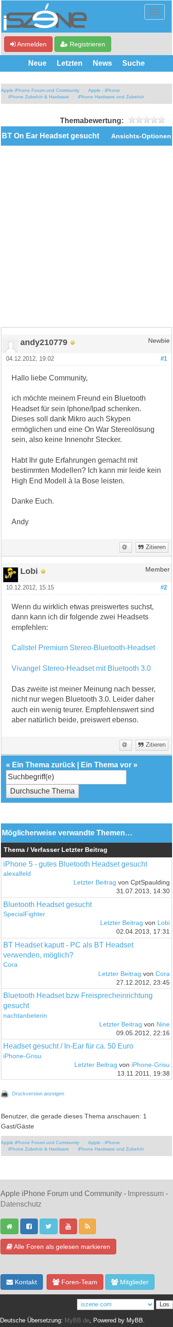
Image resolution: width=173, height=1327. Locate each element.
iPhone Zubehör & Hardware (38, 96)
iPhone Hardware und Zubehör (111, 96)
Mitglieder (133, 1282)
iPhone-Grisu (22, 1056)
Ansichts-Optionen (141, 136)
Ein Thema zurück (43, 765)
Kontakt (25, 1282)
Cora (10, 964)
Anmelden (31, 44)
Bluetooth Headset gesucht (47, 904)
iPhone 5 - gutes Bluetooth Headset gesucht (75, 864)
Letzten (70, 63)
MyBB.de (77, 1320)
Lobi (163, 922)
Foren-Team (78, 1282)
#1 (164, 359)
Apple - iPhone (104, 90)
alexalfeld (17, 873)
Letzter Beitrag (94, 882)
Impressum (146, 1193)
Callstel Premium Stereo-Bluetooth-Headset (83, 648)
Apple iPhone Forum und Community (40, 90)
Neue (37, 63)
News (102, 63)
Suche (133, 63)
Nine (163, 1024)
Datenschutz (21, 1204)
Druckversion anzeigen (38, 1093)
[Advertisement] (86, 236)
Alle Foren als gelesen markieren (61, 1246)
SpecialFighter (24, 914)
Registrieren (86, 44)
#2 (164, 587)
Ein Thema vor (106, 765)
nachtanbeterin (25, 1015)
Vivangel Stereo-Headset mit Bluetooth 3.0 (81, 668)
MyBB (134, 1320)
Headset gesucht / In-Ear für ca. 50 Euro (68, 1046)
